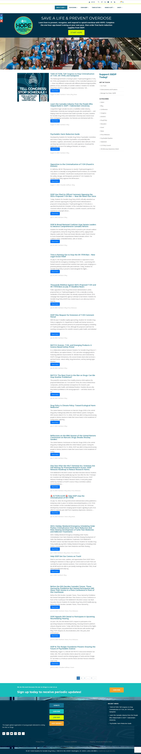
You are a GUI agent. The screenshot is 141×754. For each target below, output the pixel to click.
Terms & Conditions (70, 742)
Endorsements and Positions (109, 89)
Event (72, 667)
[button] (98, 2)
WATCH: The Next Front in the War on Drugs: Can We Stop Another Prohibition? (72, 376)
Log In (93, 2)
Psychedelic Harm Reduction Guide (65, 134)
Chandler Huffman (65, 185)
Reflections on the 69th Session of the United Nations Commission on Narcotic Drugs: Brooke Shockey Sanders (73, 437)
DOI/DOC (103, 116)
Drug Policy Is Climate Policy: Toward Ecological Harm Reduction (73, 406)
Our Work (72, 7)
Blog (72, 94)
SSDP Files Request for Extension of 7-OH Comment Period (72, 316)
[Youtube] (108, 2)
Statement (104, 142)
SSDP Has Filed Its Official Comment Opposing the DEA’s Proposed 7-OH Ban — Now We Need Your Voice (73, 195)
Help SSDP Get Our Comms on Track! (65, 556)
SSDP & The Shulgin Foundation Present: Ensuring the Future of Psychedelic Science (72, 648)
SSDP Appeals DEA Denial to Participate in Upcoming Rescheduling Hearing (72, 617)
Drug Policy (104, 120)
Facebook (1, 15)
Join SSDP (84, 7)
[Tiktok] (117, 2)
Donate (56, 705)
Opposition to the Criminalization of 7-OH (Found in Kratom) (72, 165)
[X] (105, 2)
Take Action (96, 7)
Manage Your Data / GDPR (108, 93)
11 (91, 678)
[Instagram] (111, 2)
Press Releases (72, 308)
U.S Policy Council (106, 145)
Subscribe (116, 690)
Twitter (1, 18)
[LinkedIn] (114, 2)
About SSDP (60, 7)
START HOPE (76, 32)
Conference (104, 109)
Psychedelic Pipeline (107, 138)
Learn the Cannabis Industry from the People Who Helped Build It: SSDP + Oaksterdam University (71, 105)
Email (1, 21)
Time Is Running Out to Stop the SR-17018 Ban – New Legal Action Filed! (72, 256)
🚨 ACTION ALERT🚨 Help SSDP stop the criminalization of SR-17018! (67, 497)
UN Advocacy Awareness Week (110, 149)
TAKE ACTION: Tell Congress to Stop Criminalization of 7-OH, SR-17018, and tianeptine (72, 75)
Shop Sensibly (57, 723)
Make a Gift (109, 7)
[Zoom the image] (92, 703)
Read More (55, 91)
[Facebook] (102, 2)
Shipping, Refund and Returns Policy (101, 742)
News (75, 94)
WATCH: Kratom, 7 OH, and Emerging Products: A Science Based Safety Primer (71, 346)
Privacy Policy (40, 742)
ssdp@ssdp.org (103, 751)
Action (68, 94)
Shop (119, 7)
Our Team (103, 86)
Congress (103, 113)
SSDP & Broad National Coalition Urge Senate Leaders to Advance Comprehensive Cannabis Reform (73, 225)
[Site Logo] (24, 7)
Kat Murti (63, 94)
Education (103, 124)
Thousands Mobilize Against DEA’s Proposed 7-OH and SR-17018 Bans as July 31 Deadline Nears (73, 286)
